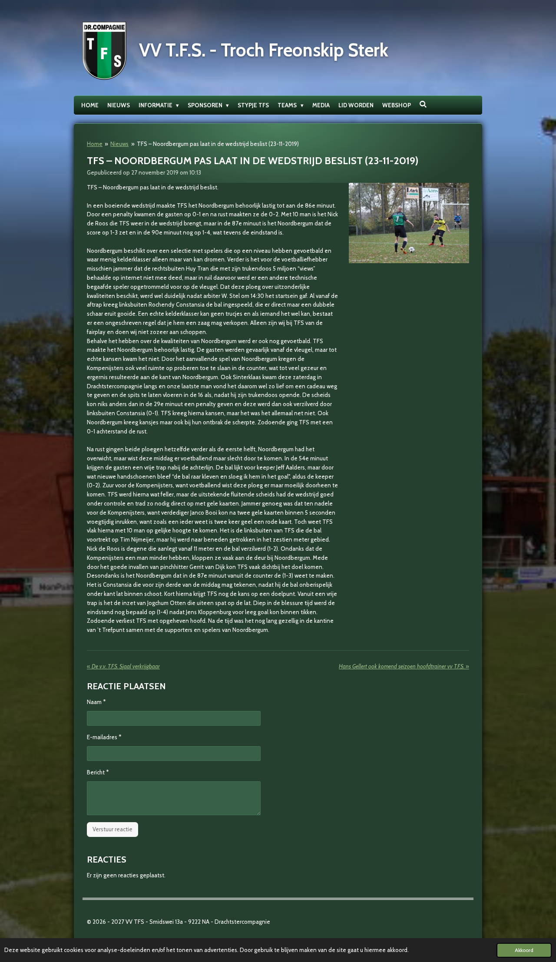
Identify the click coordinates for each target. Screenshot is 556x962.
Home (95, 143)
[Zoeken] (423, 104)
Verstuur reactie (112, 829)
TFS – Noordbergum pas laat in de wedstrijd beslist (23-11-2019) (218, 143)
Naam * (96, 701)
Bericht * (98, 772)
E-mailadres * (104, 737)
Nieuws (119, 143)
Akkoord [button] (524, 950)
